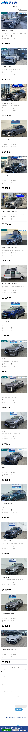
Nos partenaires (4, 693)
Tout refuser (15, 730)
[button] (23, 2)
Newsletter (17, 696)
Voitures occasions (18, 682)
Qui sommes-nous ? (5, 680)
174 (18, 667)
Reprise (2, 704)
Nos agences (3, 702)
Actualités (3, 682)
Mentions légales (4, 700)
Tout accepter (6, 730)
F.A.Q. (2, 684)
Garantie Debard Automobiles (7, 691)
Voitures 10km (17, 680)
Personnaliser (23, 730)
